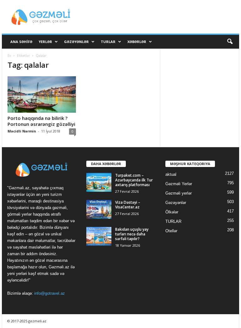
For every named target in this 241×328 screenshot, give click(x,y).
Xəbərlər (136, 41)
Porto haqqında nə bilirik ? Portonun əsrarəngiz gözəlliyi (41, 121)
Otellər (171, 231)
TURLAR (108, 41)
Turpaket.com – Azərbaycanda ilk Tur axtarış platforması (134, 180)
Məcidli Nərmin (22, 131)
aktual (170, 174)
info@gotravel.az (49, 293)
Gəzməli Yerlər (178, 183)
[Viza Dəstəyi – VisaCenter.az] (98, 209)
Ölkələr (171, 212)
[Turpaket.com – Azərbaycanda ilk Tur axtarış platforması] (98, 182)
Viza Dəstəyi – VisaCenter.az (127, 205)
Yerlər (45, 41)
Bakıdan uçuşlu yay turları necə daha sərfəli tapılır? (131, 234)
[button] (230, 42)
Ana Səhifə (21, 41)
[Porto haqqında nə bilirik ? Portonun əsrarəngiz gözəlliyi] (42, 94)
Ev (9, 55)
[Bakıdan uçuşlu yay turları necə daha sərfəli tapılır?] (98, 236)
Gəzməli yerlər (178, 193)
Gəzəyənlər (76, 41)
